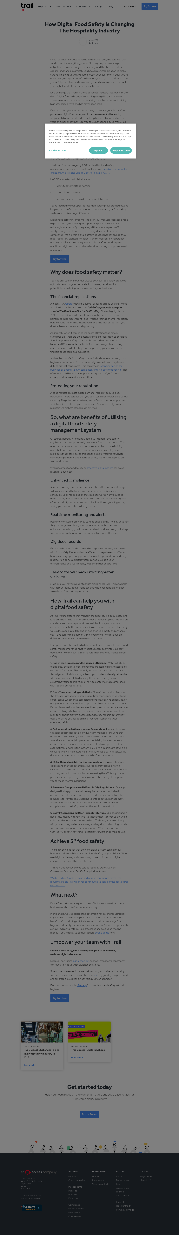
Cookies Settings (57, 150)
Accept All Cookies (121, 150)
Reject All (98, 150)
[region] (90, 141)
